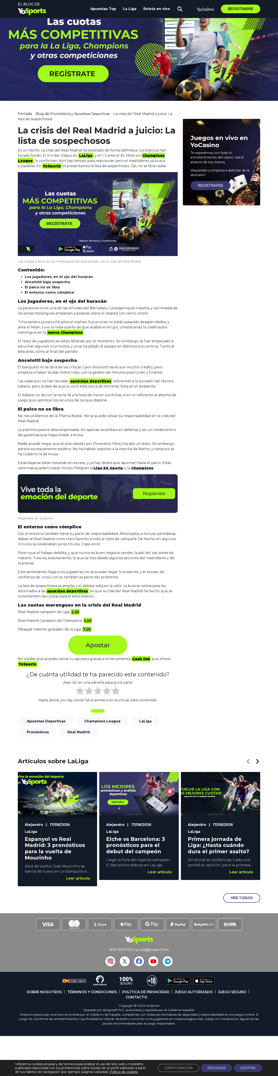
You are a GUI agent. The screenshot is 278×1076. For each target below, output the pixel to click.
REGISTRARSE (210, 185)
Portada (25, 114)
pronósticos (38, 732)
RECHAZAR (216, 1068)
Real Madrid (79, 732)
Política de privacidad (145, 992)
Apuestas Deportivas (46, 721)
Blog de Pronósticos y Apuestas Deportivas (73, 114)
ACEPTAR (247, 1068)
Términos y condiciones (92, 992)
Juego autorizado (194, 992)
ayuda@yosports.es (152, 950)
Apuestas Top (103, 9)
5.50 (87, 621)
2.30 (75, 612)
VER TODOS (242, 898)
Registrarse (240, 9)
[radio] (80, 691)
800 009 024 (120, 950)
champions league (102, 721)
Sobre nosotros (44, 992)
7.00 (87, 629)
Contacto (136, 997)
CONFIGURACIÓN (178, 1068)
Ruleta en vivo (156, 9)
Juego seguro (232, 992)
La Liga (129, 9)
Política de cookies (123, 1072)
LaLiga (145, 721)
